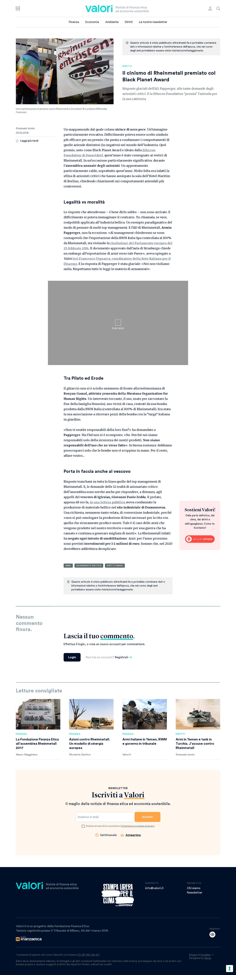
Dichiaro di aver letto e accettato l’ (120, 826)
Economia (92, 22)
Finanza (74, 22)
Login (72, 657)
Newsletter (194, 892)
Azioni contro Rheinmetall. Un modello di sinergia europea (89, 744)
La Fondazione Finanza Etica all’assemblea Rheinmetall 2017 (37, 744)
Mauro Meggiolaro (27, 754)
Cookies (205, 955)
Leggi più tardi (29, 141)
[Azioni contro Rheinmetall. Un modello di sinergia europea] (91, 714)
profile (210, 8)
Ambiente (112, 22)
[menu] (17, 8)
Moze (207, 958)
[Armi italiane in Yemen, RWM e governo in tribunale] (144, 714)
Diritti (129, 22)
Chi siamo (193, 888)
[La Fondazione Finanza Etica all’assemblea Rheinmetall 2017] (38, 714)
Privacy (193, 955)
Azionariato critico (88, 566)
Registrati (121, 657)
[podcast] (212, 934)
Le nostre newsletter (153, 22)
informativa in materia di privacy (138, 826)
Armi (68, 566)
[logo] (117, 8)
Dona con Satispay (200, 539)
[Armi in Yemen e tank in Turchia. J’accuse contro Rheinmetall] (198, 714)
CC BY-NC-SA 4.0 (88, 955)
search (218, 8)
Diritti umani (115, 566)
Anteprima (133, 835)
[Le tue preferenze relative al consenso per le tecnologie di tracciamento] (229, 968)
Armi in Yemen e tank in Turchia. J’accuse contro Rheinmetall (195, 744)
